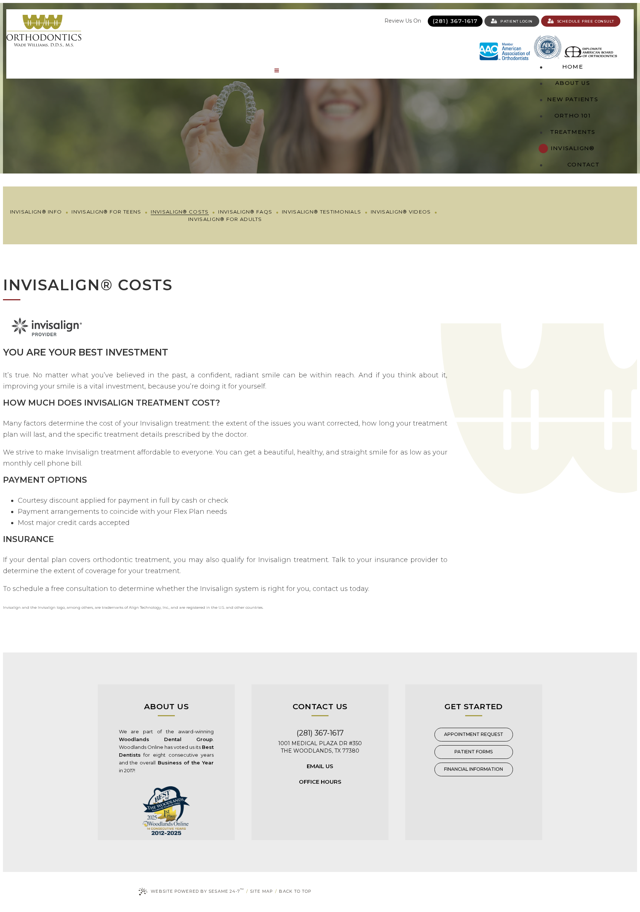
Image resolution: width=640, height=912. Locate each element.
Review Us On (403, 20)
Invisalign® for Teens (106, 212)
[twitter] (378, 21)
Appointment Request (473, 734)
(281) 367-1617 (455, 20)
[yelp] (322, 21)
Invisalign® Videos (401, 212)
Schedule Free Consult (585, 21)
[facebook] (333, 21)
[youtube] (355, 21)
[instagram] (344, 21)
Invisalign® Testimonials (321, 212)
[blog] (366, 21)
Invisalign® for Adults (225, 219)
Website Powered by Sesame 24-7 (197, 891)
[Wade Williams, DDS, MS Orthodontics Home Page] (43, 31)
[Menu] (276, 70)
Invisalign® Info (36, 212)
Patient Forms (473, 751)
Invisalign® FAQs (245, 212)
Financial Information (473, 769)
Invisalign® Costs (180, 212)
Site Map (261, 891)
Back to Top (295, 891)
